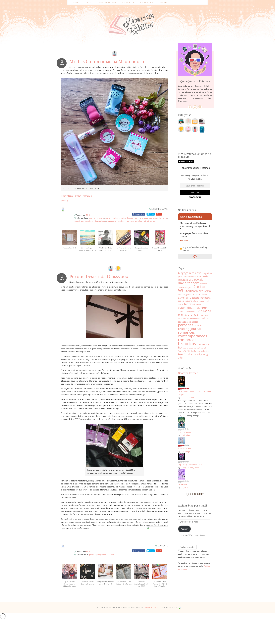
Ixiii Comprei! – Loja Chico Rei (123, 249)
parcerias (130, 221)
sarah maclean (188, 348)
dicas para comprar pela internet (154, 218)
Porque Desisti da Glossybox (141, 249)
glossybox (93, 555)
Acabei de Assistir (107, 2)
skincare (153, 221)
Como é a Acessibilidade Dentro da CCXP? (142, 584)
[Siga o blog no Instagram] (200, 107)
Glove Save (182, 484)
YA (198, 354)
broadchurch (189, 276)
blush (91, 218)
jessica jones (183, 311)
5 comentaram (159, 208)
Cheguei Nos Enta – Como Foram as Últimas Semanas (69, 584)
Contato (89, 2)
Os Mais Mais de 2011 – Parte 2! (160, 249)
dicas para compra (134, 218)
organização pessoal (188, 321)
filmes (192, 308)
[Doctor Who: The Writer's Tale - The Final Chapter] (181, 381)
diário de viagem (185, 287)
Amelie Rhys (185, 451)
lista (185, 315)
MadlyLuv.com (150, 608)
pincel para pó (140, 221)
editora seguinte (185, 301)
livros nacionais (188, 319)
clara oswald (195, 280)
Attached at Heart (185, 448)
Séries (181, 351)
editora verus (198, 301)
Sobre (76, 2)
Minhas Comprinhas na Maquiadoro (106, 61)
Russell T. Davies (187, 397)
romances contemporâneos (192, 334)
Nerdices (164, 2)
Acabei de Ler (128, 2)
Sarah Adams (185, 435)
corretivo (122, 218)
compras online (111, 218)
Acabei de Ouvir (147, 2)
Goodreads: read (188, 373)
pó (148, 221)
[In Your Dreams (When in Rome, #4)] (181, 422)
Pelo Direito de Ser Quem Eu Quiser (105, 249)
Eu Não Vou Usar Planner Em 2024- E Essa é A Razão (160, 584)
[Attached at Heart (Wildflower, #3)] (181, 440)
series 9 (203, 348)
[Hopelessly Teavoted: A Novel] (181, 456)
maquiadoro (111, 221)
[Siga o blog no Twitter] (195, 107)
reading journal (189, 328)
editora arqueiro (199, 291)
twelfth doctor (187, 354)
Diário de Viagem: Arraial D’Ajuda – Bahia (87, 249)
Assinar (184, 529)
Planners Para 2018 (69, 248)
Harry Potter (201, 307)
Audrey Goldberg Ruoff (189, 467)
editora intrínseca (201, 297)
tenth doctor (203, 351)
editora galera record (188, 294)
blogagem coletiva (189, 273)
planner (198, 325)
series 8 (197, 348)
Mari (88, 215)
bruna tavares (99, 218)
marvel (197, 318)
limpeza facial (100, 221)
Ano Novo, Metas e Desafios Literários (87, 583)
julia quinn (192, 311)
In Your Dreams (184, 432)
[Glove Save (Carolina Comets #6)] (181, 474)
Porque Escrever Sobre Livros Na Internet (105, 583)
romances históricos (187, 341)
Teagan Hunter (186, 487)
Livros (192, 314)
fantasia (189, 304)
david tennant (189, 283)
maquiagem (121, 221)
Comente (162, 545)
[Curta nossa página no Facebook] (190, 107)
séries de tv (190, 351)
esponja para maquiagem (84, 221)
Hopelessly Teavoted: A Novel (190, 464)
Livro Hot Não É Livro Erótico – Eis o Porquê (123, 583)
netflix (205, 318)
